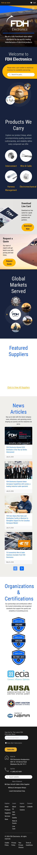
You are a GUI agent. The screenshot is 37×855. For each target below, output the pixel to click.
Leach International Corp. (17, 791)
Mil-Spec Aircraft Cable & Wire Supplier (17, 784)
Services (7, 816)
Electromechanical (28, 186)
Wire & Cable (26, 166)
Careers (22, 810)
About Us (14, 808)
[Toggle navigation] (33, 8)
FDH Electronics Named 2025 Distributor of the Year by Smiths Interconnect (16, 449)
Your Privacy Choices (20, 845)
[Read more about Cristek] (10, 371)
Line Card (13, 827)
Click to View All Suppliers (18, 387)
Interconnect (11, 166)
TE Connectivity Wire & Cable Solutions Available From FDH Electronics (15, 555)
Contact (22, 807)
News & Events (14, 822)
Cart (34, 3)
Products (7, 810)
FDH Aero (13, 813)
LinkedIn (30, 807)
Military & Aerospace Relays (17, 788)
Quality (14, 818)
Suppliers (8, 813)
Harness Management (11, 188)
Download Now (28, 227)
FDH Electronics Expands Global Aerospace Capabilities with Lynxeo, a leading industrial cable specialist (18, 484)
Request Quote (9, 262)
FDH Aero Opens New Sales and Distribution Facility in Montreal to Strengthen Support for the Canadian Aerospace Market (18, 519)
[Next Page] (22, 568)
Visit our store (5, 3)
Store (6, 819)
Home (6, 807)
